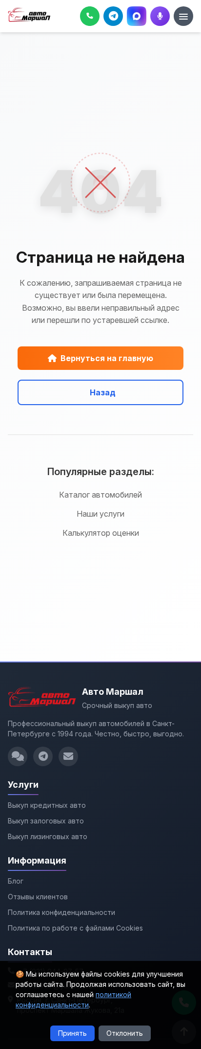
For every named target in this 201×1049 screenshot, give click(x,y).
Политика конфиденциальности (61, 912)
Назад (103, 392)
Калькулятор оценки (100, 533)
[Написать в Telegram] (43, 756)
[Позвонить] (90, 16)
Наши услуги (100, 514)
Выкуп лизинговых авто (47, 836)
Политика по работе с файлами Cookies (75, 928)
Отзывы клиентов (38, 896)
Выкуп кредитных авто (47, 805)
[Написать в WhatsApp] (17, 756)
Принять (72, 1033)
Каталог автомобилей (100, 495)
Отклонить (124, 1033)
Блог (15, 881)
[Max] (136, 16)
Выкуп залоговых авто (46, 821)
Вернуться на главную (106, 358)
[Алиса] (160, 16)
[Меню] (183, 16)
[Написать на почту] (68, 756)
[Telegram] (113, 16)
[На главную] (29, 16)
